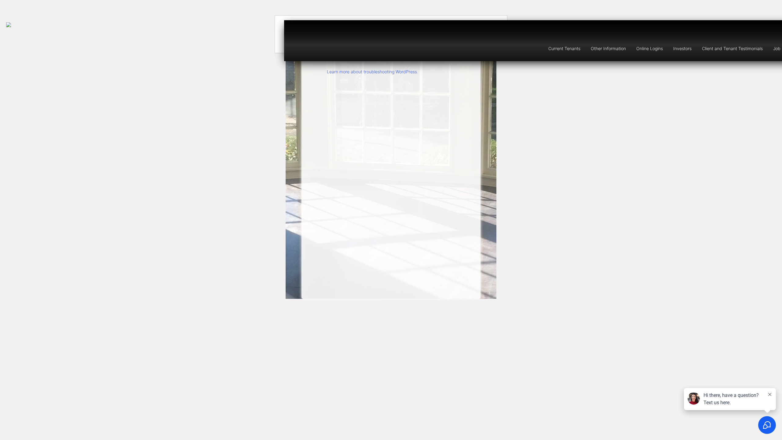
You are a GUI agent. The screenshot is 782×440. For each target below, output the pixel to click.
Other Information (608, 48)
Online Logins (649, 48)
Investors (682, 48)
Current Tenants (564, 48)
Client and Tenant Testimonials (732, 48)
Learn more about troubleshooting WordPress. (372, 71)
